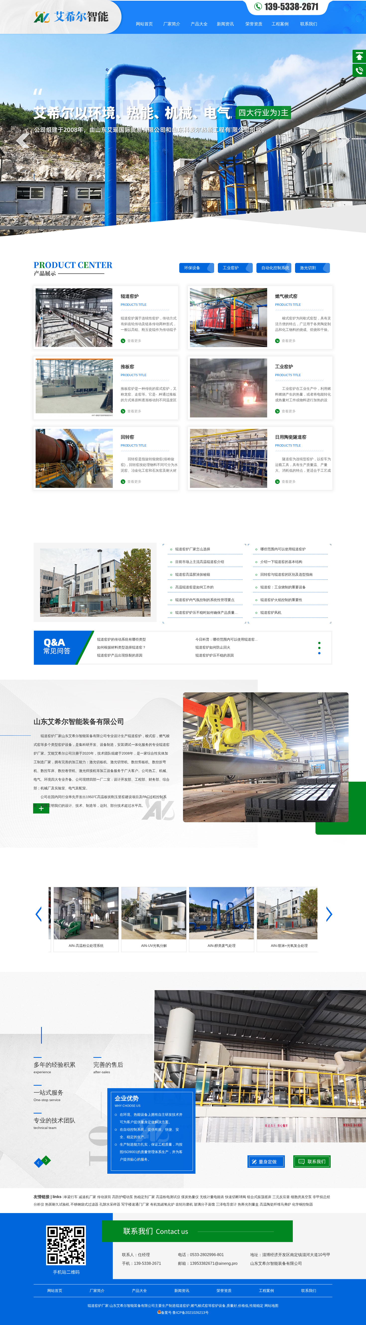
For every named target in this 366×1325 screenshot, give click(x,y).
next (343, 140)
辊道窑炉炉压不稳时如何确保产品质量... (206, 612)
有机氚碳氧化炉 (162, 1204)
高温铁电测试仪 (168, 1197)
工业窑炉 (231, 268)
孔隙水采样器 (109, 1204)
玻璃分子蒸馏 (204, 1204)
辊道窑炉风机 (270, 612)
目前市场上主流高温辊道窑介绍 (199, 562)
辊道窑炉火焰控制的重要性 (281, 600)
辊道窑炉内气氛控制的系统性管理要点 (205, 600)
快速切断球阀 (235, 1197)
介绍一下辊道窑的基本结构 (281, 562)
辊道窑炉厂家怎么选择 (192, 549)
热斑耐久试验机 (57, 1204)
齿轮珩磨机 (184, 1204)
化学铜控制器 (302, 1204)
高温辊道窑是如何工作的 (194, 587)
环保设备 (192, 268)
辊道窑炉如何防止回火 (212, 647)
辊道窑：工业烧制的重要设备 (283, 587)
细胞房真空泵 (301, 1197)
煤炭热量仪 (190, 1197)
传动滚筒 (104, 1197)
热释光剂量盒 (248, 1204)
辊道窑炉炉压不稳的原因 (214, 655)
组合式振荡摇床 (259, 1197)
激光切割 (308, 268)
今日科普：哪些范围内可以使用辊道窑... (226, 639)
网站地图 (271, 1306)
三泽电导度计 (226, 1204)
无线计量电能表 (212, 1197)
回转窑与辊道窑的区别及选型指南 (286, 574)
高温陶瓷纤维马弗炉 (275, 1204)
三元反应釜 (281, 1197)
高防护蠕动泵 (122, 1197)
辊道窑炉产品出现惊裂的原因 (119, 655)
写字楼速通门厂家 (135, 1204)
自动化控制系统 (275, 268)
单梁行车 (71, 1197)
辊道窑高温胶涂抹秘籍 (192, 574)
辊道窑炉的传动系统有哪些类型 (121, 639)
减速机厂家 (87, 1197)
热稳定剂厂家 (144, 1197)
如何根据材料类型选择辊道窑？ (121, 647)
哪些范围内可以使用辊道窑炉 (283, 549)
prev (23, 140)
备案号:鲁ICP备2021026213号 (185, 1313)
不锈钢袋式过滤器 (84, 1204)
